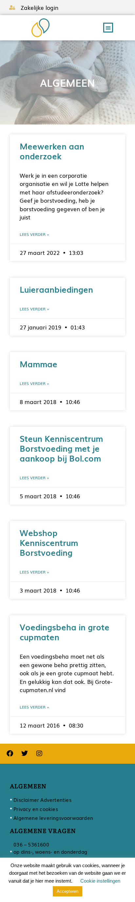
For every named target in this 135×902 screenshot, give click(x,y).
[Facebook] (9, 753)
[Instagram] (39, 753)
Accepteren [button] (67, 891)
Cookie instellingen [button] (100, 881)
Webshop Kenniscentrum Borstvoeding (49, 542)
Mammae (38, 364)
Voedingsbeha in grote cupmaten (64, 632)
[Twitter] (24, 753)
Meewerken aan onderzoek (52, 151)
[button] (108, 28)
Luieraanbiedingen (56, 289)
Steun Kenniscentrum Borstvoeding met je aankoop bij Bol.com (61, 448)
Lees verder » (34, 234)
